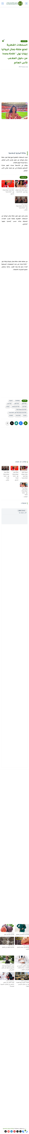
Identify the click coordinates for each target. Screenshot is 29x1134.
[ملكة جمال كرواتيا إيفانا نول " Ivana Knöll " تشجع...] (7, 183)
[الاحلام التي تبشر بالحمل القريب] (22, 941)
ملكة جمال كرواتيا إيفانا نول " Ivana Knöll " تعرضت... (25, 493)
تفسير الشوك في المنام (8, 947)
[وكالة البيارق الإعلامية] (14, 3)
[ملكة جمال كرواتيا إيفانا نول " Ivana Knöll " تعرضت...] (24, 485)
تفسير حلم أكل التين (9, 934)
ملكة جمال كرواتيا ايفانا (21, 409)
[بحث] (2, 3)
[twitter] (20, 1131)
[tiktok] (5, 1131)
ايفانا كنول (16, 403)
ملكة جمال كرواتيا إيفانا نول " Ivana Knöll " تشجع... (8, 192)
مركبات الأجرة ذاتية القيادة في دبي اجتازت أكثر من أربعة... (22, 984)
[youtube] (8, 1131)
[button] (21, 423)
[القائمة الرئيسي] (26, 3)
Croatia (24, 415)
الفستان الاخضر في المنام (22, 934)
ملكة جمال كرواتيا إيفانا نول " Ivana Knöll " (17, 412)
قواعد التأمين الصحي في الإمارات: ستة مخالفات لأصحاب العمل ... (23, 968)
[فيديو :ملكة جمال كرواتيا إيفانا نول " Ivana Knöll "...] (21, 183)
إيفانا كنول (24, 403)
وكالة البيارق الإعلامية (8, 1128)
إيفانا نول (9, 403)
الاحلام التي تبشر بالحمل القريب (23, 948)
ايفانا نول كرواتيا (15, 406)
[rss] (2, 1131)
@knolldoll (24, 41)
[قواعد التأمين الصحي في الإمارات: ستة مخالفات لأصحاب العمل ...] (22, 959)
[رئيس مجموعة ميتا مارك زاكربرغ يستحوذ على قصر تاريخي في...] (7, 959)
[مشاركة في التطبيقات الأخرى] (7, 423)
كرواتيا (7, 406)
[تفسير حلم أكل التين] (7, 928)
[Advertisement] (14, 24)
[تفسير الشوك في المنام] (7, 941)
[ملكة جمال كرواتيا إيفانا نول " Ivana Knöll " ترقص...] (21, 199)
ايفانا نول (24, 406)
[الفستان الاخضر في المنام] (22, 928)
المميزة (10, 400)
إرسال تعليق (22, 510)
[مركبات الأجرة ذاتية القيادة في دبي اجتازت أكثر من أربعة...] (22, 976)
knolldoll (11, 415)
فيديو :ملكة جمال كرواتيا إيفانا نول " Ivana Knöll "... (21, 192)
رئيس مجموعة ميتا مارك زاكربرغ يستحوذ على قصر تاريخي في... (8, 968)
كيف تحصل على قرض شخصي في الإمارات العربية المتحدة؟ (7, 984)
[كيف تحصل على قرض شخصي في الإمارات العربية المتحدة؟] (7, 976)
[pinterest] (14, 1131)
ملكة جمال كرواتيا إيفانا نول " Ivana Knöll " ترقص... (22, 208)
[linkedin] (11, 1131)
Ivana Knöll (18, 415)
